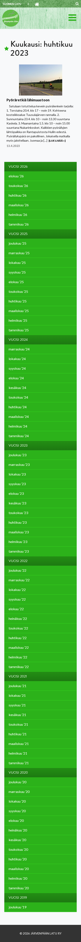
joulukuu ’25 (17, 243)
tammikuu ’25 (19, 330)
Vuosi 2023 (18, 445)
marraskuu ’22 (19, 580)
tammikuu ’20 (19, 888)
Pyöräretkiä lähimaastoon (27, 100)
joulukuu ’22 (17, 570)
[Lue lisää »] (57, 140)
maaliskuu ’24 (19, 416)
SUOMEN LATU (12, 4)
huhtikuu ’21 (18, 734)
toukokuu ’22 (18, 628)
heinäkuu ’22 (18, 618)
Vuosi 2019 (18, 897)
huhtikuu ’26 (18, 195)
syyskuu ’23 (17, 484)
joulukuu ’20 (17, 782)
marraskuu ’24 (19, 349)
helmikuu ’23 (18, 542)
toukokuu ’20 (18, 849)
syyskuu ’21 (17, 705)
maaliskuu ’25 (19, 311)
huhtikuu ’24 (18, 407)
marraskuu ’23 (19, 464)
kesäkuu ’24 (17, 388)
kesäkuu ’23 (17, 503)
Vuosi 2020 (18, 772)
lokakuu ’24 (17, 359)
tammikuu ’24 (19, 436)
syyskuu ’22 (17, 599)
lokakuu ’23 (17, 474)
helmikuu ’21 (18, 753)
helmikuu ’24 (18, 426)
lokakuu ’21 (17, 695)
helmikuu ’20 (18, 878)
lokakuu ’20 (17, 801)
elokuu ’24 (16, 378)
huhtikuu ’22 (18, 638)
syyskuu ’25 (17, 272)
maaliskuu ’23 (19, 532)
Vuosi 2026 (18, 166)
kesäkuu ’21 (17, 715)
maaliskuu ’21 (19, 744)
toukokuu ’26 (18, 186)
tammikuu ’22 (19, 667)
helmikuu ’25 (18, 320)
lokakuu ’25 (17, 262)
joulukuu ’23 (17, 455)
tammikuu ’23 (19, 551)
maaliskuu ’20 (19, 869)
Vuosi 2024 (18, 339)
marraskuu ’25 (19, 253)
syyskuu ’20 (17, 811)
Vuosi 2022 (18, 561)
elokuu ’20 (16, 820)
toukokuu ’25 (18, 291)
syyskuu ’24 (17, 368)
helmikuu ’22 (18, 657)
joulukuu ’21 (17, 686)
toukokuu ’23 (18, 513)
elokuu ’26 (16, 176)
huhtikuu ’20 (18, 859)
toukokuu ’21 (18, 724)
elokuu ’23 (16, 493)
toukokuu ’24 (18, 397)
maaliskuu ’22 (19, 647)
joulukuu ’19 (17, 907)
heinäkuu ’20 (18, 830)
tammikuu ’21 (19, 763)
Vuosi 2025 (18, 233)
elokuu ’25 (16, 282)
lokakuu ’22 (17, 590)
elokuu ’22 (16, 609)
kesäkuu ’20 (17, 840)
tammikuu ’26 (19, 224)
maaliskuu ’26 (19, 205)
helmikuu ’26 (18, 214)
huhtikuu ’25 (18, 301)
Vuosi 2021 (18, 676)
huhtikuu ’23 (18, 522)
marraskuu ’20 (19, 791)
